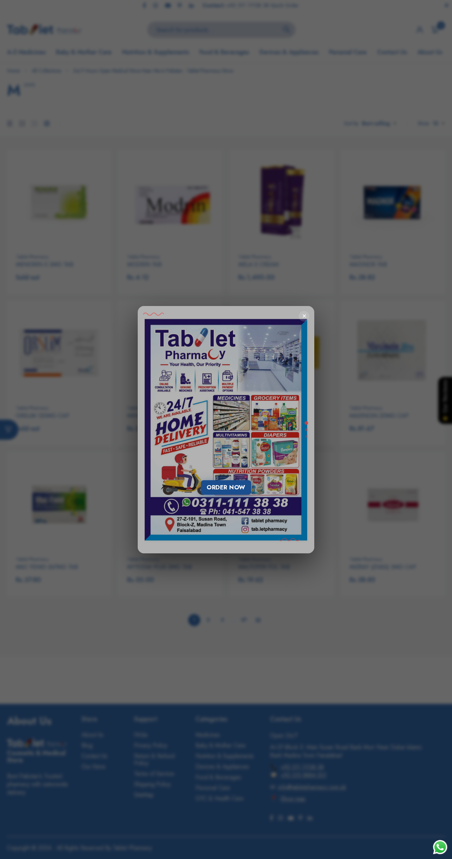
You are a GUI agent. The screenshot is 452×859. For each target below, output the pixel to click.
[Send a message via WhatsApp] (440, 847)
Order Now (226, 487)
